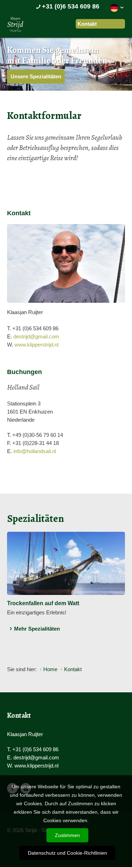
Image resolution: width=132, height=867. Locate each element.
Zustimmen (67, 835)
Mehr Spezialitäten (37, 629)
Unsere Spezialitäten (36, 76)
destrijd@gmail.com (36, 336)
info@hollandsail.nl (34, 451)
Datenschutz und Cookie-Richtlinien (67, 853)
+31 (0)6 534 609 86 (70, 6)
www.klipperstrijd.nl (36, 345)
